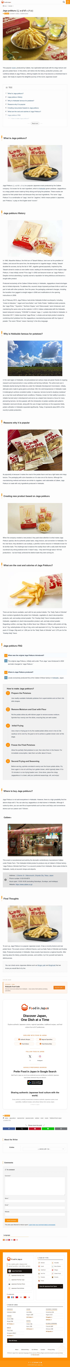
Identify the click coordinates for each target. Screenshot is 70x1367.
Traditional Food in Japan (55, 1118)
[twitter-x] (31, 1362)
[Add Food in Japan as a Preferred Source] (35, 1082)
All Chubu (29, 1317)
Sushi (41, 1266)
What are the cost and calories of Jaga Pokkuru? (24, 111)
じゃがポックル (7, 1120)
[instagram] (33, 1362)
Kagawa (49, 1314)
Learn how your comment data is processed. (42, 1225)
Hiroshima (50, 1312)
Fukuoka (49, 1326)
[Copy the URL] (61, 1128)
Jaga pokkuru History (15, 97)
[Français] (12, 1297)
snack (14, 68)
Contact (43, 1349)
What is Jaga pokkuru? (15, 93)
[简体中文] (25, 1297)
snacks (46, 1118)
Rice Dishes (56, 1266)
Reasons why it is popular (16, 104)
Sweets (41, 1277)
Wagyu (55, 1270)
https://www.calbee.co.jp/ (24, 884)
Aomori (10, 1319)
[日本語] (29, 1297)
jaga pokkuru (13, 1118)
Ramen (41, 1262)
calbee (6, 1118)
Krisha (11, 1147)
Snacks (55, 1277)
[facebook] (29, 1362)
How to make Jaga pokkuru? (20, 118)
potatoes (37, 1118)
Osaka (29, 1324)
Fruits (41, 1280)
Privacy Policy (51, 1349)
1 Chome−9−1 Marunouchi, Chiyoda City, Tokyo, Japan (34, 875)
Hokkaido (7, 13)
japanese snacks (30, 1118)
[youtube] (37, 1362)
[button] (9, 1128)
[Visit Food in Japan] (35, 1007)
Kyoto (29, 1326)
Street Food (56, 1273)
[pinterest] (35, 1362)
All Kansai (29, 1329)
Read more (35, 123)
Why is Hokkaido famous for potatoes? (21, 100)
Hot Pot (41, 1273)
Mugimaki (52, 965)
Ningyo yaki (41, 965)
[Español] (8, 1297)
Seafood (41, 1270)
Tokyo (10, 1330)
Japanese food (20, 1118)
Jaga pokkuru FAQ (14, 115)
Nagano (29, 1314)
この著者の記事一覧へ (44, 1149)
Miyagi (10, 1321)
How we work (35, 1354)
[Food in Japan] (6, 2)
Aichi (29, 1312)
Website (7, 1211)
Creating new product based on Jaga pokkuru (23, 108)
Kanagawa (11, 1333)
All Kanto (9, 1335)
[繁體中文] (16, 1297)
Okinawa (49, 1329)
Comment (8, 1176)
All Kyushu (49, 1331)
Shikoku (48, 1319)
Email (7, 1205)
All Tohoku (10, 1324)
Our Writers (35, 1349)
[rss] (39, 1362)
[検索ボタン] (64, 2)
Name (7, 1198)
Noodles (55, 1262)
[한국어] (21, 1297)
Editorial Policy (25, 1349)
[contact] (41, 1362)
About (16, 1349)
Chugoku (48, 1317)
